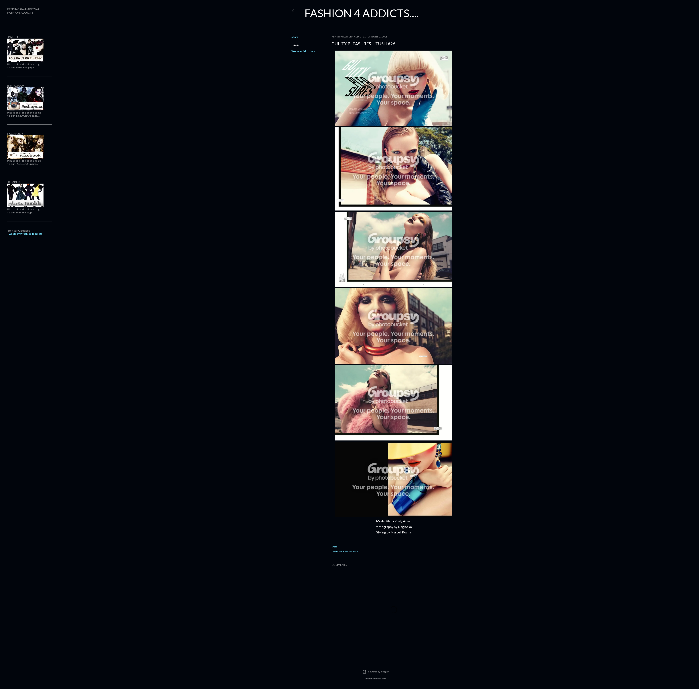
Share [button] (294, 36)
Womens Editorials (303, 51)
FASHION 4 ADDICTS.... (362, 13)
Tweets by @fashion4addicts (24, 233)
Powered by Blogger (378, 671)
